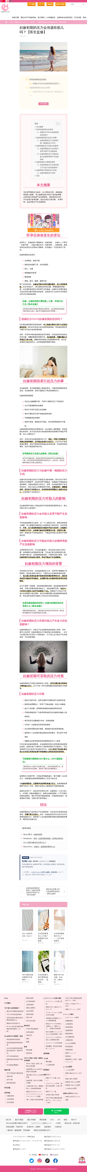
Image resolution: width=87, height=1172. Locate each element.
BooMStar (16, 1145)
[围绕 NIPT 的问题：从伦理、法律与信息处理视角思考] (59, 961)
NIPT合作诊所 (31, 1021)
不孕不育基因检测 (32, 1029)
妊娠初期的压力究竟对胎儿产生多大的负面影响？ (49, 166)
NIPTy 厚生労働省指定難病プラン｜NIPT (73, 999)
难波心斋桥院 (30, 1008)
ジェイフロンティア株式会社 (24, 1136)
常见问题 (7, 1088)
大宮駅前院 (69, 1024)
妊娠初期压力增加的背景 (45, 162)
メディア (41, 4)
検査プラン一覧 (51, 1091)
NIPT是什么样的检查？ (12, 1008)
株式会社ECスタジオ (52, 1141)
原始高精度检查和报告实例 (15, 1044)
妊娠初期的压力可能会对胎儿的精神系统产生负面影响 (49, 156)
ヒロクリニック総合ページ (41, 1123)
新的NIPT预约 (60, 4)
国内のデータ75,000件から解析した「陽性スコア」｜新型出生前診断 (54, 1026)
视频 (27, 1042)
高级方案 (10, 1076)
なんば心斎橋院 (70, 1043)
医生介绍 (29, 1017)
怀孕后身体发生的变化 (37, 79)
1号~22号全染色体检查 (14, 1014)
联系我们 (46, 1070)
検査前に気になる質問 (72, 1082)
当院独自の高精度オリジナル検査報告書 (54, 1019)
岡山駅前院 (69, 1046)
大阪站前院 (30, 1005)
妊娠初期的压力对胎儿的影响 (40, 100)
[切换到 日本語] (7, 1)
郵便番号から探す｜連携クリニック (73, 1060)
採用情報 (46, 1053)
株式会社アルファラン (52, 1136)
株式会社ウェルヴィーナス (54, 1149)
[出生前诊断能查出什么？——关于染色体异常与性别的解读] (59, 920)
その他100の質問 (70, 1088)
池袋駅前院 (69, 1030)
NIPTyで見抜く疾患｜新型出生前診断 (34, 1065)
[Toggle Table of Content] (57, 123)
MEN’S (73, 1119)
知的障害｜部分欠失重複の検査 (34, 1081)
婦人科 (8, 1119)
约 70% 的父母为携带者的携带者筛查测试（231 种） (15, 1028)
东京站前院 (10, 1102)
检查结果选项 (11, 1083)
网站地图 (29, 1050)
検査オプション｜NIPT (73, 1009)
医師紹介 (68, 1056)
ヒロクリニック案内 (72, 1017)
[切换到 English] (10, 1)
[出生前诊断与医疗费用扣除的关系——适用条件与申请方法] (43, 961)
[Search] (83, 4)
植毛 (65, 1119)
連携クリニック (70, 1053)
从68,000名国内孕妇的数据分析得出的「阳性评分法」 (15, 1050)
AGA (52, 1119)
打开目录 (43, 104)
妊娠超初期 (38, 834)
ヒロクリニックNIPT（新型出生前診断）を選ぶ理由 (54, 1085)
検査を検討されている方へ (73, 1074)
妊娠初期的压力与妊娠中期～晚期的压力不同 (49, 141)
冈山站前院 (30, 1011)
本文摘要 (39, 127)
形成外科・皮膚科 (33, 1127)
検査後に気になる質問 (72, 1085)
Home (6, 998)
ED (59, 1119)
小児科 (58, 1123)
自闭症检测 (30, 1032)
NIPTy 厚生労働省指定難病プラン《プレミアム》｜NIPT (54, 1100)
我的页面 (50, 4)
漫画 (27, 1038)
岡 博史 (25, 861)
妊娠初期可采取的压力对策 (46, 170)
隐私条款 (29, 1053)
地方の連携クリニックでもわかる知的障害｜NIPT (54, 1033)
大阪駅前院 (69, 1040)
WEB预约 (7, 1003)
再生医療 (43, 1119)
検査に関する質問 (71, 1079)
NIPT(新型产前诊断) (33, 749)
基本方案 (10, 1080)
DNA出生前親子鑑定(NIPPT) (17, 1123)
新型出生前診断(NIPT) (42, 1130)
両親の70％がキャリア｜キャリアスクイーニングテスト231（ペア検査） (34, 1094)
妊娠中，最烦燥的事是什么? (44, 846)
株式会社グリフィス (52, 1145)
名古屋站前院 (30, 1001)
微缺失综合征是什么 (13, 1023)
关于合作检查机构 (12, 1056)
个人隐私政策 (50, 1065)
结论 (38, 175)
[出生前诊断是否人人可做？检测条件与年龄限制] (43, 920)
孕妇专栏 (27, 1025)
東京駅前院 (69, 1027)
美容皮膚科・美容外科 (14, 1127)
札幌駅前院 (69, 1021)
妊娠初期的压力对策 (47, 173)
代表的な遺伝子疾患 (52, 1095)
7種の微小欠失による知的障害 (34, 1076)
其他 (25, 1046)
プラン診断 (31, 4)
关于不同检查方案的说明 (15, 1073)
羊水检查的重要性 (12, 1065)
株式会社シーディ (20, 1149)
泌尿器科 (47, 1127)
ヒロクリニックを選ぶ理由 (52, 998)
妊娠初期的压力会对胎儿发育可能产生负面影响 (49, 149)
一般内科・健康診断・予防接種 (18, 1130)
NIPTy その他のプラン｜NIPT (73, 1005)
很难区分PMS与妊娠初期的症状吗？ (46, 83)
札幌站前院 (10, 1096)
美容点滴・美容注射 (72, 1123)
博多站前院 (30, 1014)
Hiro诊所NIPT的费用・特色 (13, 1036)
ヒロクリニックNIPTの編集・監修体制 (44, 872)
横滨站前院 (30, 998)
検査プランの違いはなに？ (53, 1079)
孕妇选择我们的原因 (13, 1039)
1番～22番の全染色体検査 (34, 1099)
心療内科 (58, 1127)
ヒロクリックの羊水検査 (54, 1043)
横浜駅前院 (69, 1034)
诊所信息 (7, 1092)
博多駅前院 (69, 1050)
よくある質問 (69, 1070)
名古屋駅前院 (69, 1037)
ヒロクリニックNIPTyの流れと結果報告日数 (54, 1038)
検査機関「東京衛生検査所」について (54, 1047)
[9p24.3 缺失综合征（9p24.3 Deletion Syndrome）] (27, 920)
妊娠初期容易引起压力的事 (39, 87)
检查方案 (7, 1070)
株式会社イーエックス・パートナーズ (27, 1141)
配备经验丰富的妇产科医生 (15, 1060)
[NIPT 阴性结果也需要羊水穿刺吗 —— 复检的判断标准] (27, 961)
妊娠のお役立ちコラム (72, 1097)
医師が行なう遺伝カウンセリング (54, 1008)
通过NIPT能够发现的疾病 (15, 1011)
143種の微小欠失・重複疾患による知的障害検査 (34, 1087)
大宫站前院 (10, 1099)
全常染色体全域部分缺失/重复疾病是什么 (15, 1019)
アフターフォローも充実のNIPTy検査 (54, 1014)
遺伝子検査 (31, 1119)
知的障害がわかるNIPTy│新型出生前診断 (34, 1070)
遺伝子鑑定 (19, 1119)
